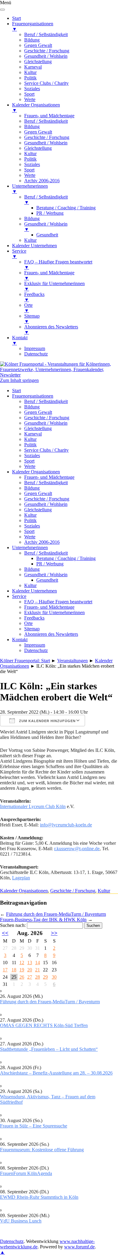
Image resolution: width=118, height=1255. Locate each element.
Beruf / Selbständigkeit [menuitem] (46, 34)
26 (21, 977)
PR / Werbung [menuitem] (50, 213)
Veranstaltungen (72, 660)
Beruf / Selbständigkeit (46, 401)
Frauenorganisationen (32, 395)
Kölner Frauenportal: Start (25, 660)
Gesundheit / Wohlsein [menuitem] (45, 56)
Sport (29, 460)
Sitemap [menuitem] (32, 318)
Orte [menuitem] (28, 308)
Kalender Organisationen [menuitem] (36, 107)
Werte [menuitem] (29, 99)
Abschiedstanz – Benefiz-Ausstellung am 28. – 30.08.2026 (56, 1072)
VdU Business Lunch (20, 1220)
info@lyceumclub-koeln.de (66, 824)
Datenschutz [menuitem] (36, 353)
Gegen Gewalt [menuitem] (38, 45)
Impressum (34, 644)
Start (16, 390)
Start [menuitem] (16, 18)
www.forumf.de (79, 1246)
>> (54, 933)
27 (29, 977)
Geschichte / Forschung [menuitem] (46, 50)
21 (37, 969)
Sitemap (32, 628)
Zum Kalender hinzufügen (47, 721)
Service (19, 596)
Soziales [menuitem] (32, 88)
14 (37, 962)
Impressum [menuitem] (34, 348)
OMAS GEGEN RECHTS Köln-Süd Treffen (44, 1025)
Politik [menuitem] (30, 77)
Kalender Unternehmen (34, 590)
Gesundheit (47, 580)
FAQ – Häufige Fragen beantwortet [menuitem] (58, 264)
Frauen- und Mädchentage (49, 477)
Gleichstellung (38, 428)
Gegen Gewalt (38, 412)
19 (21, 969)
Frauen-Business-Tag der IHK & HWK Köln (43, 919)
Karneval (33, 433)
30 (54, 977)
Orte (28, 623)
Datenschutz (36, 650)
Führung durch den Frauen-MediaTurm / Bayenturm (56, 914)
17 (5, 969)
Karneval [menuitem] (33, 66)
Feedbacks (34, 617)
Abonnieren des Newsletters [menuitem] (51, 329)
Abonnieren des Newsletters (51, 634)
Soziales (32, 455)
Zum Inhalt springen (19, 380)
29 (45, 977)
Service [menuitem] (19, 253)
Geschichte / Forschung (46, 417)
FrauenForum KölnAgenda (26, 1173)
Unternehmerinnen (30, 547)
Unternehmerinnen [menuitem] (30, 188)
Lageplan (21, 877)
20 (29, 969)
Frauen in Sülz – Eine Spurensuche (33, 1125)
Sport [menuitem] (29, 94)
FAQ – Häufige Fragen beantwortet (58, 601)
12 (21, 962)
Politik (30, 444)
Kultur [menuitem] (30, 72)
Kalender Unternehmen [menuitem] (34, 245)
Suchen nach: (13, 925)
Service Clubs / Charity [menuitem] (46, 83)
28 (37, 977)
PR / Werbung (50, 563)
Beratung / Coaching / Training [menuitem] (66, 207)
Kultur (30, 439)
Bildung (32, 406)
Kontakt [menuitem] (20, 340)
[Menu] (2, 10)
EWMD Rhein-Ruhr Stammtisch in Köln (39, 1197)
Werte (29, 466)
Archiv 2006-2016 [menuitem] (42, 180)
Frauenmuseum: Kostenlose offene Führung (42, 1149)
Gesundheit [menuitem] (47, 234)
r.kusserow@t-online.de (77, 848)
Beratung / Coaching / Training (66, 558)
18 (13, 969)
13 (29, 962)
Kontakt (20, 639)
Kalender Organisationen (36, 471)
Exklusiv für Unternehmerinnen (54, 612)
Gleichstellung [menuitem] (38, 61)
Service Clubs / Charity (46, 450)
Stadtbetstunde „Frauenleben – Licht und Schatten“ (49, 1049)
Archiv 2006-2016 (42, 542)
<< (5, 933)
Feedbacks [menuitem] (34, 297)
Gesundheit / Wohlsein (45, 423)
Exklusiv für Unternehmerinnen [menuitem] (54, 286)
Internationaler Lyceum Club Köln (33, 806)
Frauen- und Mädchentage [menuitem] (49, 115)
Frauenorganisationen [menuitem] (32, 26)
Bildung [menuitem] (32, 39)
